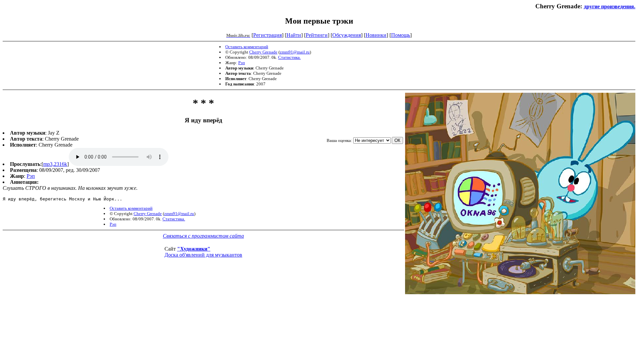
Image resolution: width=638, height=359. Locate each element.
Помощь (400, 35)
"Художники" (193, 249)
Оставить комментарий (246, 46)
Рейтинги (317, 35)
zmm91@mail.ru (295, 52)
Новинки (376, 35)
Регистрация (267, 35)
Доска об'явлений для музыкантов (203, 255)
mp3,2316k (55, 164)
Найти (293, 35)
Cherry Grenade (263, 52)
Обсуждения (346, 35)
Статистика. (289, 57)
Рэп (241, 62)
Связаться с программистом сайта (203, 236)
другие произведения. (609, 6)
